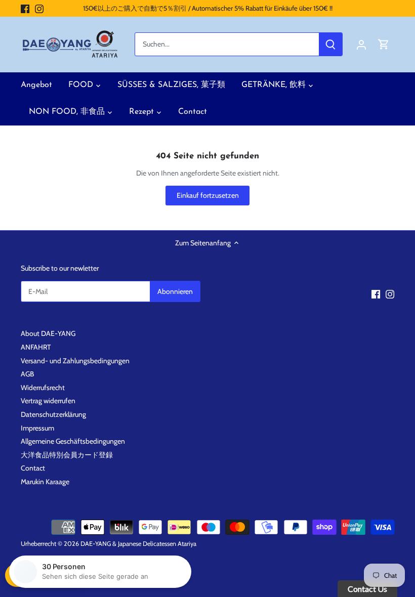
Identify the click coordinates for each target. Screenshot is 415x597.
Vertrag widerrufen (48, 400)
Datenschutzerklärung (53, 414)
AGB (27, 373)
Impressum (37, 428)
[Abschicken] (330, 44)
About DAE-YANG (48, 333)
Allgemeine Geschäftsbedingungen (73, 441)
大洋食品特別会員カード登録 (67, 454)
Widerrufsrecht (43, 387)
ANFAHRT (36, 347)
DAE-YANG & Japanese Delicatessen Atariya (138, 543)
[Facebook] (25, 9)
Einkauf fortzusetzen (208, 195)
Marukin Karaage (45, 481)
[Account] (361, 44)
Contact (33, 468)
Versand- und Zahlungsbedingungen (75, 360)
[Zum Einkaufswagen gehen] (384, 44)
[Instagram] (39, 9)
